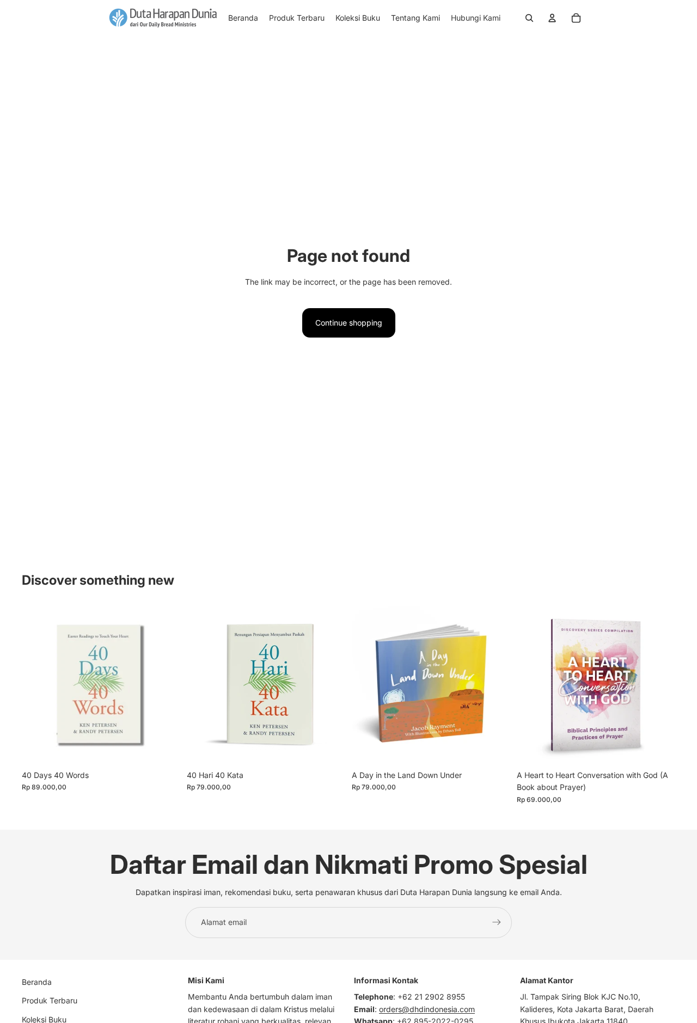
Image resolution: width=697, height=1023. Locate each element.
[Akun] (552, 18)
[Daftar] (496, 922)
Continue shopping (348, 322)
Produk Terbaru (49, 1000)
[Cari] (529, 18)
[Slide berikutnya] (164, 685)
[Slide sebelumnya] (38, 685)
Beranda (37, 982)
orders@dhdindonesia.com (427, 1009)
